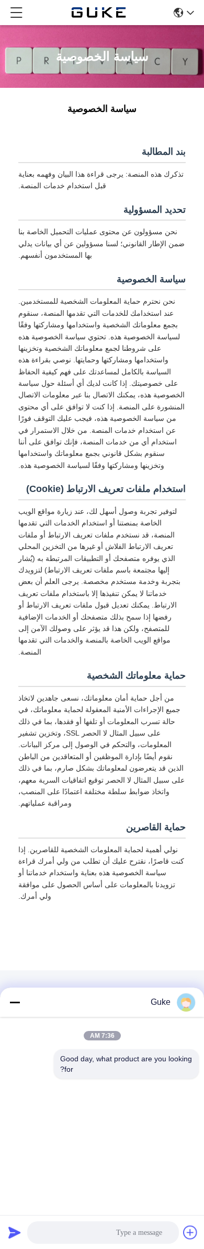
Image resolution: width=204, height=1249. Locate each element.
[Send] (14, 1232)
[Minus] (14, 1002)
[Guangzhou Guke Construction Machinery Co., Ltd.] (99, 12)
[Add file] (190, 1232)
